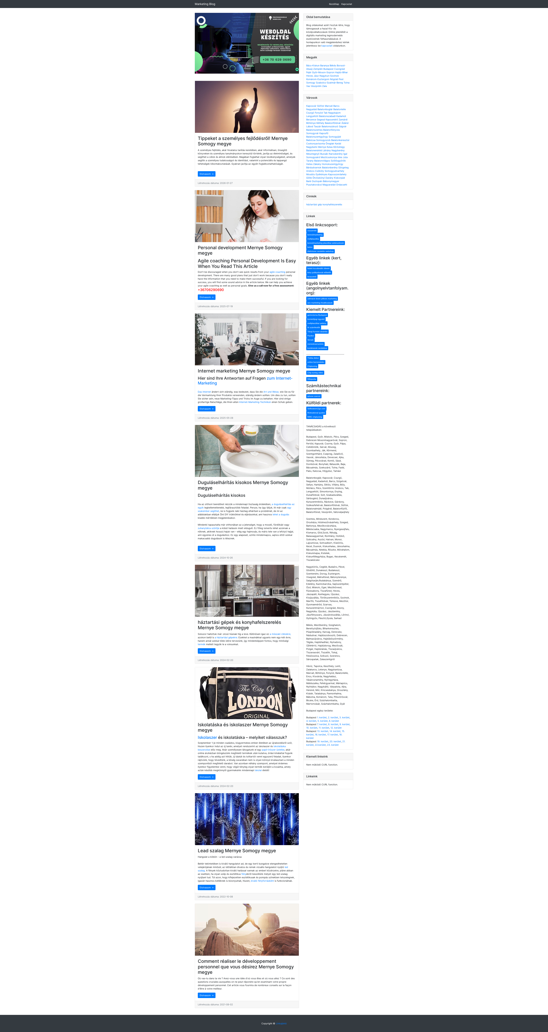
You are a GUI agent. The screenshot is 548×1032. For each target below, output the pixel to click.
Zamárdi (343, 119)
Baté (309, 181)
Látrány (327, 150)
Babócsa (311, 140)
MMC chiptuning (314, 417)
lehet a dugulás (281, 514)
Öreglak (330, 143)
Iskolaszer (207, 737)
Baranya (325, 65)
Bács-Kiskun (313, 65)
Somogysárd (313, 157)
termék (201, 644)
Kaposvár (311, 105)
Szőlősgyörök (338, 160)
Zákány (317, 164)
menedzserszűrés (315, 344)
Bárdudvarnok (314, 167)
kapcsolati (327, 45)
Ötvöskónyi (319, 177)
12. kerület (336, 727)
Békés (333, 65)
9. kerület (345, 724)
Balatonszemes (314, 129)
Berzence (311, 119)
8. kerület (333, 724)
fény (243, 874)
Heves (310, 75)
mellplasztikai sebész (316, 323)
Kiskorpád (339, 177)
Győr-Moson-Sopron (323, 72)
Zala (324, 86)
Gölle (309, 177)
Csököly (320, 170)
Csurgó (310, 112)
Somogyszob (323, 140)
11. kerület (324, 727)
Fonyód (319, 112)
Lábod (310, 126)
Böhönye (311, 123)
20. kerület (335, 741)
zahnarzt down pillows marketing (322, 298)
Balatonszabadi (327, 116)
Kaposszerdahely (337, 174)
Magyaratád (329, 184)
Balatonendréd (314, 150)
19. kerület (322, 741)
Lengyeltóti (312, 116)
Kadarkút (341, 116)
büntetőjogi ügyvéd (316, 319)
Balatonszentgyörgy (317, 136)
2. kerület (333, 717)
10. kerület (311, 727)
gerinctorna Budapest (317, 315)
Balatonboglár (325, 109)
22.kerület (320, 744)
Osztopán (317, 181)
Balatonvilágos (322, 160)
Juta (345, 157)
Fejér (309, 72)
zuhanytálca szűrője (208, 528)
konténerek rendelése (317, 348)
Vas (308, 86)
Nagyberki (312, 147)
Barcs (336, 105)
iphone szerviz (313, 396)
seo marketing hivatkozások (320, 303)
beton (310, 247)
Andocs (310, 170)
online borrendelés (315, 362)
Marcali (329, 105)
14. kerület (335, 731)
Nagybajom (334, 112)
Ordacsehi (341, 184)
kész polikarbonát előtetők (319, 272)
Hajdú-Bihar (341, 72)
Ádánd (345, 123)
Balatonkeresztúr (340, 140)
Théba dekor (313, 358)
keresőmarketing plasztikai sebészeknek (325, 243)
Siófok (321, 105)
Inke (340, 157)
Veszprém (316, 86)
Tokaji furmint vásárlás (317, 331)
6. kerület (334, 720)
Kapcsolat (346, 4)
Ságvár (342, 126)
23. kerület (333, 744)
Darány (330, 177)
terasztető (311, 276)
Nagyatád (312, 109)
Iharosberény (336, 153)
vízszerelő (312, 230)
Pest (341, 79)
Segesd (321, 119)
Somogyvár (312, 133)
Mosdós (311, 174)
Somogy (311, 82)
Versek (310, 340)
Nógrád (334, 79)
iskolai (258, 770)
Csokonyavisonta (316, 143)
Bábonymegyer (331, 181)
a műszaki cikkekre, (280, 634)
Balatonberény (330, 167)
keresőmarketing (315, 235)
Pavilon (310, 336)
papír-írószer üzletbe (273, 749)
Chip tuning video (315, 372)
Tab (326, 112)
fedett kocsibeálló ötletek (318, 268)
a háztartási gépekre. (226, 637)
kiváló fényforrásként (262, 880)
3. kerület (344, 717)
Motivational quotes (316, 413)
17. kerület (332, 734)
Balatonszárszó (330, 126)
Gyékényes (322, 174)
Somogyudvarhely (334, 170)
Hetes (309, 164)
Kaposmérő (332, 119)
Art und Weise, (271, 391)
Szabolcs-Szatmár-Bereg (330, 82)
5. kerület (323, 720)
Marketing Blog (205, 4)
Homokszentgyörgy (332, 164)
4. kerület (311, 720)
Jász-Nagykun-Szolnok (326, 75)
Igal (345, 153)
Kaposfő (323, 133)
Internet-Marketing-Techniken (255, 402)
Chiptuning (312, 366)
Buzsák (324, 153)
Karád (338, 143)
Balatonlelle (339, 109)
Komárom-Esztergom (318, 79)
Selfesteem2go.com (316, 408)
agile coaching (277, 271)
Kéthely (320, 123)
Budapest (328, 68)
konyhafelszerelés (332, 204)
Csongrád (339, 68)
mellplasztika (313, 239)
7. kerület (322, 724)
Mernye (322, 147)
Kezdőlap (334, 4)
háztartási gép (314, 204)
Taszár (318, 126)
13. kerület (322, 731)
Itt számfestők (313, 327)
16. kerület (320, 734)
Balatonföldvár (333, 123)
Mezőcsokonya (329, 157)
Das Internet (204, 391)
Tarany (310, 160)
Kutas (330, 147)
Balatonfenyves (331, 129)
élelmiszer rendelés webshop (320, 251)
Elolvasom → (207, 173)
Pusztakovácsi (314, 184)
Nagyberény (338, 150)
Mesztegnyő (313, 153)
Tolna (346, 82)
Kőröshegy (339, 147)
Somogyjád (335, 136)
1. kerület (322, 717)
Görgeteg (343, 167)
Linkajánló (281, 1023)
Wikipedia (311, 379)
